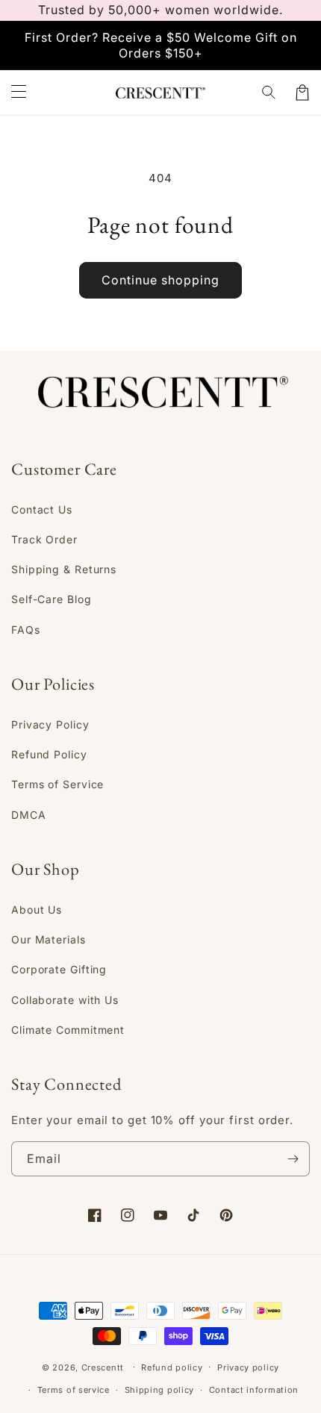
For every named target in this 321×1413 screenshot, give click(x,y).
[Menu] (18, 92)
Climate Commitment (68, 1029)
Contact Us (41, 509)
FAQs (25, 629)
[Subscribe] (292, 1158)
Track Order (44, 539)
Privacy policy (248, 1367)
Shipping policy (160, 1390)
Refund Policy (49, 754)
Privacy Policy (50, 724)
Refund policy (171, 1367)
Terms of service (73, 1390)
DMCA (28, 814)
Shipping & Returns (63, 569)
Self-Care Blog (51, 599)
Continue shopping (160, 279)
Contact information (254, 1390)
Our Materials (48, 939)
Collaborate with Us (65, 1000)
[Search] (269, 92)
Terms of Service (57, 784)
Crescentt (102, 1366)
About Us (36, 909)
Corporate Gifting (59, 969)
